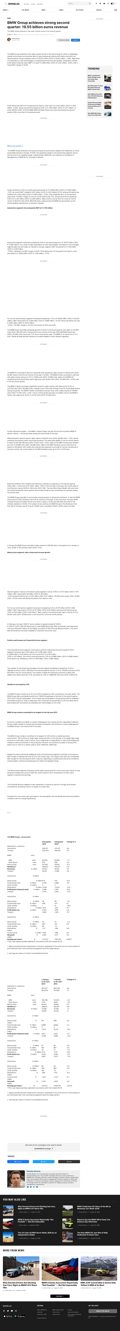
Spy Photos (80, 10)
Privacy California (41, 1318)
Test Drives (25, 10)
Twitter (44, 1161)
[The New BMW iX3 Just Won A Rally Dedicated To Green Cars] (67, 1232)
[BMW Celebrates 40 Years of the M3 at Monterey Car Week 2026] (67, 1206)
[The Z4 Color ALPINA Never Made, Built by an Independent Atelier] (8, 1232)
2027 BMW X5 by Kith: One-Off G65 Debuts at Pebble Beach (95, 96)
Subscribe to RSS (42, 1314)
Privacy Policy (56, 1314)
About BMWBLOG (42, 1310)
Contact (33, 4)
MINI (115, 10)
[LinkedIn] (37, 1187)
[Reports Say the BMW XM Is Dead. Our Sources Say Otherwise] (67, 1219)
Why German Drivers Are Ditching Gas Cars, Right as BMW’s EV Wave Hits (36, 1207)
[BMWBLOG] (17, 1306)
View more (59, 1296)
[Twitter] (100, 3)
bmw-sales (11, 1156)
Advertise (26, 4)
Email (70, 1161)
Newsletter (40, 4)
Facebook (19, 1161)
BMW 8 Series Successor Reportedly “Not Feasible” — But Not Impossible (35, 1221)
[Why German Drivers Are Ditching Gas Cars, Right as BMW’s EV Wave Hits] (8, 1206)
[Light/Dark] (112, 3)
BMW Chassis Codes (58, 1310)
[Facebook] (96, 3)
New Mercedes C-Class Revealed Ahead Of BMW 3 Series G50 (95, 87)
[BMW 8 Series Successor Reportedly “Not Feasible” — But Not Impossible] (8, 1219)
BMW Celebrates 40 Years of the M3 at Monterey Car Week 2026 (94, 1207)
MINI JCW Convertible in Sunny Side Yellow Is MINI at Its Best (98, 1284)
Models (5, 10)
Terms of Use (56, 1312)
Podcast (99, 10)
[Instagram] (108, 3)
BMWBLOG (10, 34)
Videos (61, 10)
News (43, 10)
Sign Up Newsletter (73, 1312)
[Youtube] (104, 3)
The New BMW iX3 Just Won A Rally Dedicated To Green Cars (92, 1234)
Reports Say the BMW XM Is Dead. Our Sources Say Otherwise (93, 1221)
